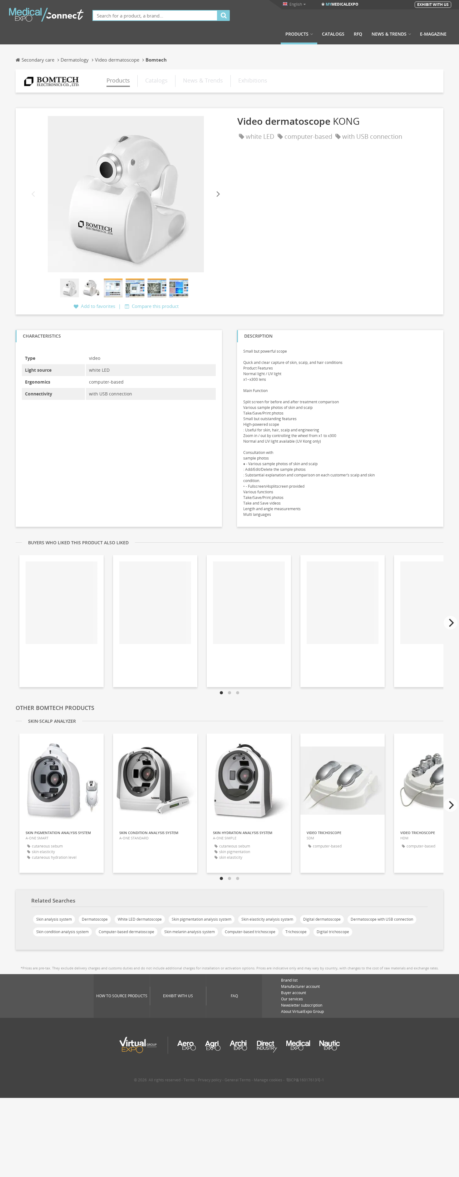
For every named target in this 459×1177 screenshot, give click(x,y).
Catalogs (333, 34)
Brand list (289, 980)
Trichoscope (296, 931)
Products (296, 34)
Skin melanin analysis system (189, 931)
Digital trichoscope (333, 931)
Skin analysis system (54, 919)
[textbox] (155, 15)
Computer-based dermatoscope (126, 931)
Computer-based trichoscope (250, 931)
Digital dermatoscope (322, 919)
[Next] (217, 194)
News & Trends (389, 34)
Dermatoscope (95, 919)
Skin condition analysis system (62, 931)
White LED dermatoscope (140, 919)
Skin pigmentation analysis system (201, 919)
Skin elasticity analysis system (267, 919)
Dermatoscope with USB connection (382, 919)
